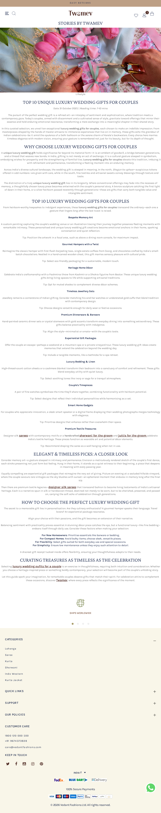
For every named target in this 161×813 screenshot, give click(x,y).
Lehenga (10, 648)
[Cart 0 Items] (152, 14)
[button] (136, 16)
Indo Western (14, 673)
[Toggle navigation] (7, 13)
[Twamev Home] (80, 13)
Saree (9, 654)
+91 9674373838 (16, 740)
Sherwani (11, 667)
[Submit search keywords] (14, 13)
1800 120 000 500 (17, 735)
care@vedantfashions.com (23, 747)
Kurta (9, 661)
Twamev (61, 580)
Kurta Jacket (13, 680)
